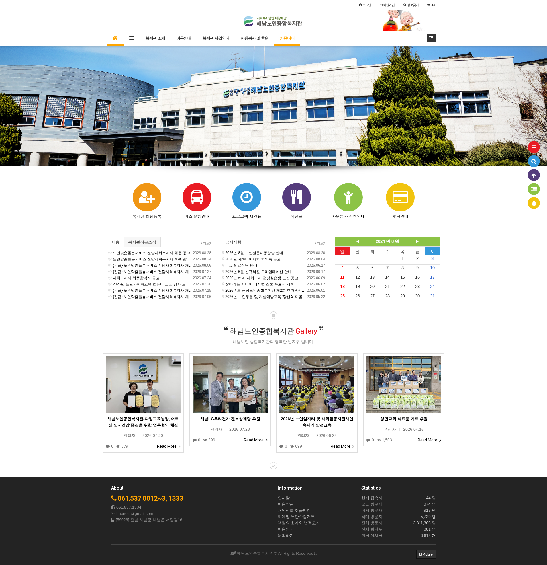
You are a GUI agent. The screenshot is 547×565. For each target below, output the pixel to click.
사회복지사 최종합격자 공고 (162, 278)
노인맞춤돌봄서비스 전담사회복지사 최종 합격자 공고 (162, 259)
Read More (167, 446)
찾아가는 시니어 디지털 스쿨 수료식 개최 (275, 284)
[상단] (534, 175)
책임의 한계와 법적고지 (299, 523)
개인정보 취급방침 (294, 510)
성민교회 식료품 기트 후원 (404, 418)
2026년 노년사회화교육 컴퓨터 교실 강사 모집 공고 (162, 284)
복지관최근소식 (142, 242)
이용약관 (286, 504)
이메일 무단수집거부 (296, 516)
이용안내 (183, 38)
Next (542, 106)
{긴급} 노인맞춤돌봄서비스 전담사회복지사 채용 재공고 (162, 265)
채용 (115, 242)
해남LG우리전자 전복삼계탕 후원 (230, 418)
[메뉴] (534, 147)
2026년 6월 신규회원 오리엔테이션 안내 (275, 272)
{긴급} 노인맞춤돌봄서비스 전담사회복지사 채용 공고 (162, 290)
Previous (4, 106)
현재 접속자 (371, 498)
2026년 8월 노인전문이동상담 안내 (275, 253)
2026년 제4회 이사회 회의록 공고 (275, 259)
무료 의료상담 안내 (275, 265)
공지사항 (233, 242)
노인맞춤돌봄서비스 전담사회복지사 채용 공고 (162, 253)
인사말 (284, 498)
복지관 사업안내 (216, 38)
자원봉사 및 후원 (254, 38)
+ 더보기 (206, 243)
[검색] (534, 161)
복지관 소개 (155, 38)
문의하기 (286, 535)
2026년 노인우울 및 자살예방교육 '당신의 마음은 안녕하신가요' (275, 297)
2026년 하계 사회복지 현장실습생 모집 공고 (275, 278)
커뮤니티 (287, 38)
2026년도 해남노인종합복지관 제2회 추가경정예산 (275, 290)
